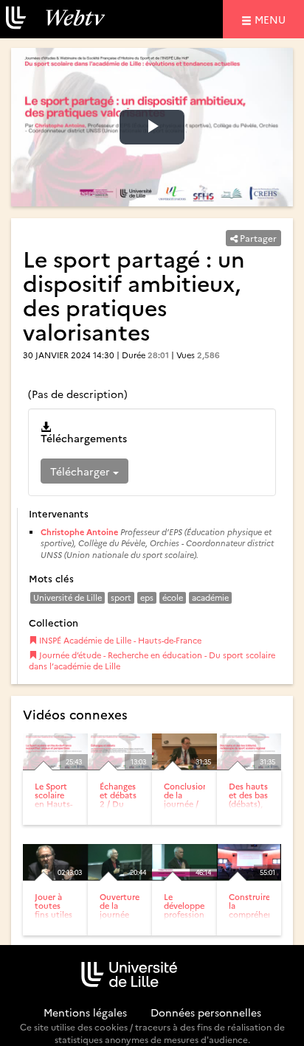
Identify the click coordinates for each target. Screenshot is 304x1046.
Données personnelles (206, 1012)
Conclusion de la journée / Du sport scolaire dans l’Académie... (188, 813)
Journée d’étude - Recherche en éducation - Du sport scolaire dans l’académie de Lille (152, 660)
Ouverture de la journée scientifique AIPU (122, 914)
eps (146, 597)
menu (272, 19)
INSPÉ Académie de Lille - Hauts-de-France (119, 640)
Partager (257, 237)
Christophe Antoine (79, 531)
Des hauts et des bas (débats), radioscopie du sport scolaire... (251, 808)
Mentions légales (85, 1012)
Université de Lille (67, 597)
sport (121, 597)
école (172, 597)
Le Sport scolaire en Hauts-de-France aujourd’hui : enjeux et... (57, 813)
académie (210, 597)
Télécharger (81, 471)
